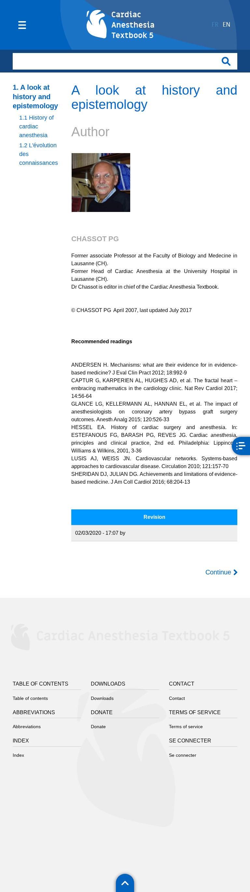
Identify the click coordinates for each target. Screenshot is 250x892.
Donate (98, 726)
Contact (177, 698)
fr (215, 25)
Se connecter (182, 755)
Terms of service (186, 726)
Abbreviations (27, 726)
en (226, 25)
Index (18, 755)
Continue (218, 572)
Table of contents (30, 698)
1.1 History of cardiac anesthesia (36, 126)
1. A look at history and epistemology (35, 96)
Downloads (102, 698)
